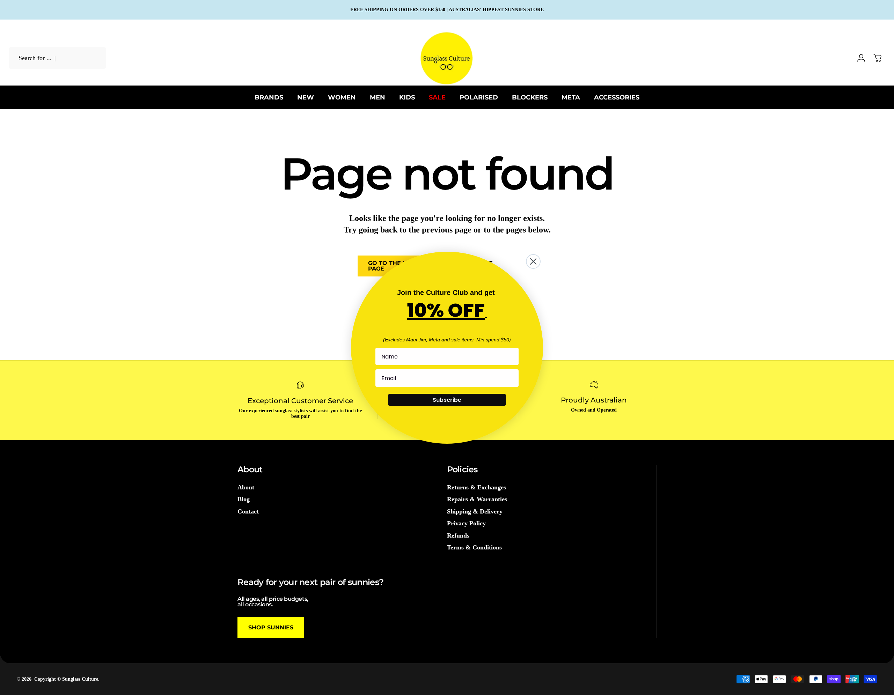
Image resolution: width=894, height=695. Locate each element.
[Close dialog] (533, 261)
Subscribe (447, 400)
